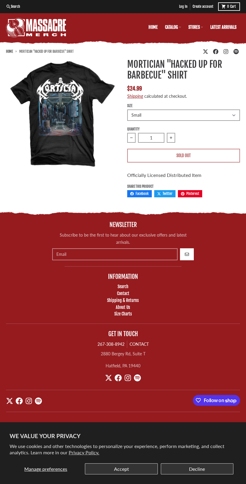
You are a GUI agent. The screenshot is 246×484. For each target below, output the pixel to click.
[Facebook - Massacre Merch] (216, 51)
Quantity (133, 129)
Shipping (135, 96)
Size (129, 106)
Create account (203, 6)
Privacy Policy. (84, 452)
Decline (197, 469)
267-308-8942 (111, 344)
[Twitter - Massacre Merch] (205, 51)
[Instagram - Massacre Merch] (226, 51)
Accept (121, 469)
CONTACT (139, 344)
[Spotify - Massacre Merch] (236, 51)
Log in (183, 6)
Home (9, 51)
